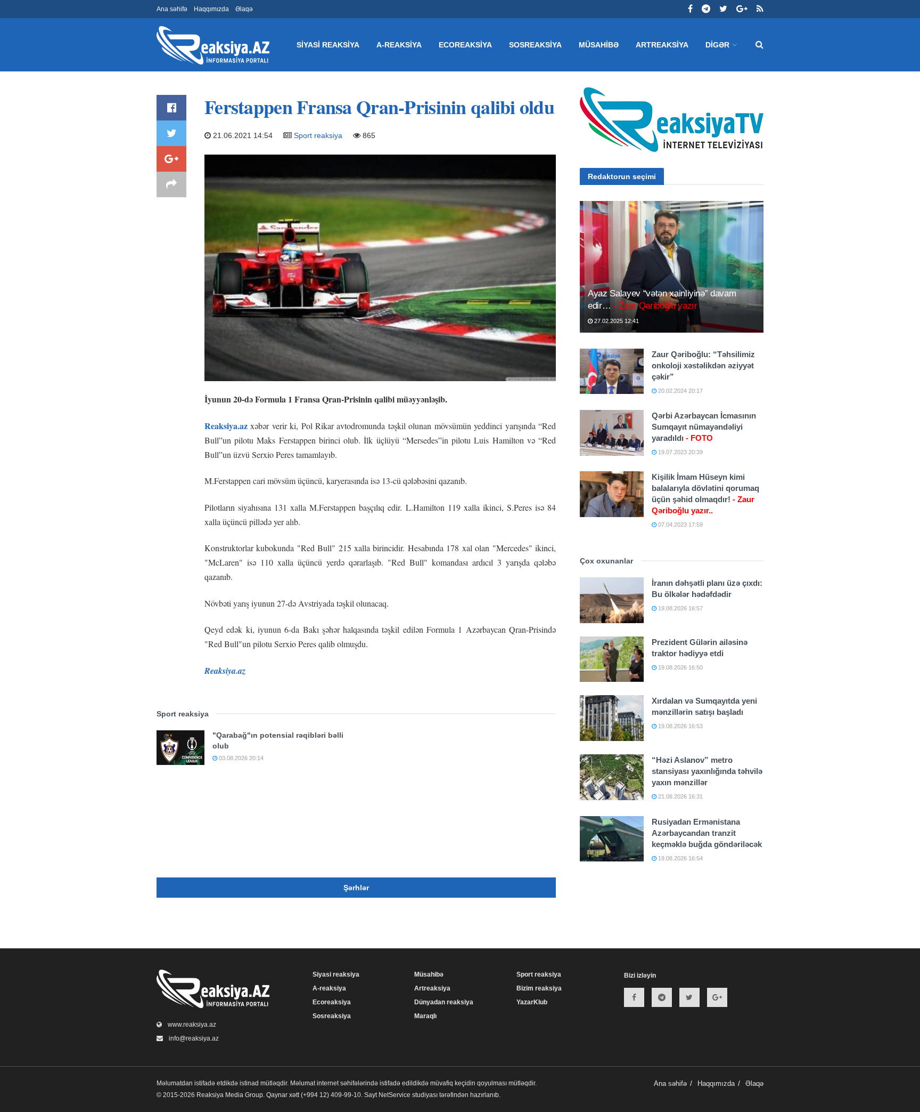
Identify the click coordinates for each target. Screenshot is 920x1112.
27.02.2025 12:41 (616, 321)
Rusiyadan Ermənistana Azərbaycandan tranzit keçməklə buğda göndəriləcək (707, 833)
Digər (717, 45)
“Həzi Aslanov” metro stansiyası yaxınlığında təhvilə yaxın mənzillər (707, 771)
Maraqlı (425, 1016)
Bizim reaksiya (539, 988)
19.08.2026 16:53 (679, 726)
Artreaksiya (662, 45)
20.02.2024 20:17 (679, 391)
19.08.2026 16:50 (679, 667)
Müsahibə (599, 45)
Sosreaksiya (535, 45)
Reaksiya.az (226, 426)
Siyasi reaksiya (328, 45)
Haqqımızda (211, 9)
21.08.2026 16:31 (679, 796)
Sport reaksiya (318, 135)
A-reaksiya (399, 45)
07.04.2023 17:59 (679, 524)
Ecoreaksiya (465, 45)
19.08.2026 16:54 (679, 858)
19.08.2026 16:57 (679, 608)
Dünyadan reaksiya (443, 1002)
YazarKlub (531, 1002)
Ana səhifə (172, 9)
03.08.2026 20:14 (240, 758)
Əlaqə (244, 9)
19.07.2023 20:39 (679, 452)
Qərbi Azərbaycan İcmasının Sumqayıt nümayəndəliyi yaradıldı (704, 426)
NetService (394, 1095)
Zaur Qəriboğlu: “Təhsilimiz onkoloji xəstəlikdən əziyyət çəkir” (703, 365)
